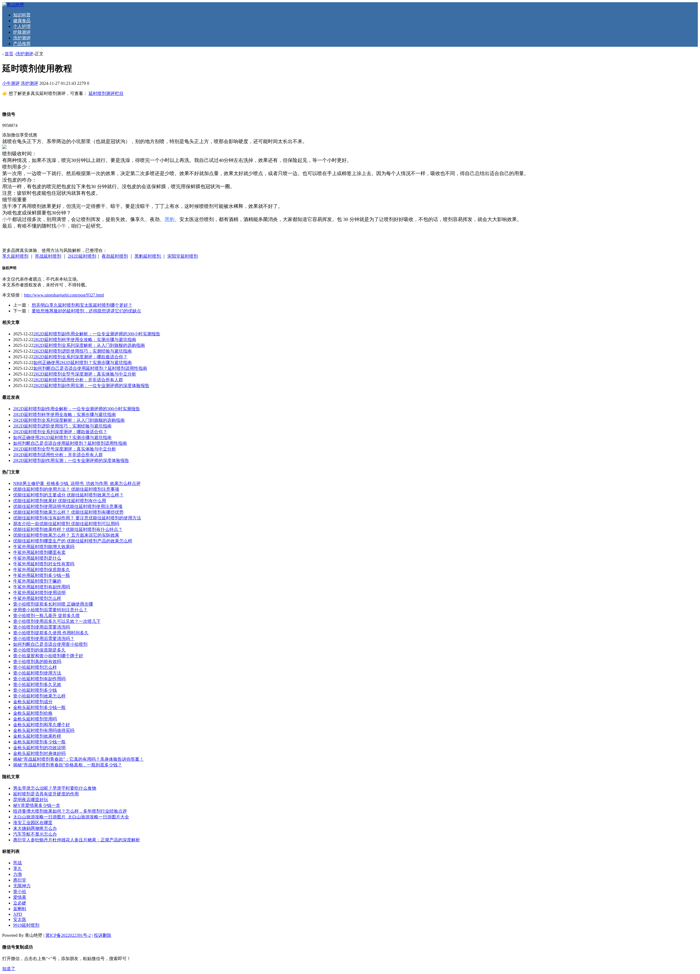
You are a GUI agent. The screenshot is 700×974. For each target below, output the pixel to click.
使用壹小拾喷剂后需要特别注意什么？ (50, 609)
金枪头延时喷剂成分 (32, 701)
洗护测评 (22, 38)
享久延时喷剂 (15, 256)
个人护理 (22, 26)
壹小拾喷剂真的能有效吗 (37, 661)
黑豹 (169, 219)
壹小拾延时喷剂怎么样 (35, 667)
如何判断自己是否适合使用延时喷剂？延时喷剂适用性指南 (90, 368)
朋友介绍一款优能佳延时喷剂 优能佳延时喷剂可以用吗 (66, 523)
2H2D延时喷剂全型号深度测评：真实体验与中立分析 (84, 374)
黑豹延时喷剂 (148, 256)
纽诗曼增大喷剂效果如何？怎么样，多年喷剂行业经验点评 (70, 811)
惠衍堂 (19, 880)
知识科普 (22, 15)
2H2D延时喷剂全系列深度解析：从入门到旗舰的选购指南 (89, 345)
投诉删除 (102, 935)
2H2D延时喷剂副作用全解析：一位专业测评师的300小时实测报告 (96, 334)
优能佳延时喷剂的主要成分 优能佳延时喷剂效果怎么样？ (68, 495)
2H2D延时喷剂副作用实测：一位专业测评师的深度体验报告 (91, 385)
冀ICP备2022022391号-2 (68, 935)
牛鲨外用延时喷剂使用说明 (39, 592)
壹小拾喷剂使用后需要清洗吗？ (43, 638)
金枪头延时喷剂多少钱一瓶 (39, 707)
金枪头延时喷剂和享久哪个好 (41, 724)
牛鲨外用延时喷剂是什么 (37, 558)
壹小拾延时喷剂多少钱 (35, 690)
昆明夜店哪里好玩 (30, 799)
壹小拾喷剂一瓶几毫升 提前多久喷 (46, 615)
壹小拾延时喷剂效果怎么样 (39, 696)
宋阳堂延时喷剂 (182, 256)
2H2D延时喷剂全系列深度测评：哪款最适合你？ (80, 356)
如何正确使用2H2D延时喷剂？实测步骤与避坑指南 (82, 362)
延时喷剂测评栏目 (106, 93)
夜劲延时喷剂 (115, 256)
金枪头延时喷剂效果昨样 (37, 736)
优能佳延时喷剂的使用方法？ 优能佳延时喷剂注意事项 (66, 489)
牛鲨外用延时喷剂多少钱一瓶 (41, 575)
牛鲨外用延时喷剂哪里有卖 (39, 552)
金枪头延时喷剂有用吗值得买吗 (43, 730)
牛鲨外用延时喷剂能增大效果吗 (43, 546)
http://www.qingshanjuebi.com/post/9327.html (64, 295)
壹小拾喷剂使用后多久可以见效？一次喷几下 (57, 621)
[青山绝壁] (13, 4)
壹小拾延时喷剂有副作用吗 (39, 678)
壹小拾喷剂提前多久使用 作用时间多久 (51, 632)
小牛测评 (11, 83)
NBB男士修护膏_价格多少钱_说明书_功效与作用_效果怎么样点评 (77, 483)
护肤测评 (22, 32)
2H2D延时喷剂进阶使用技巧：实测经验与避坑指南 (82, 351)
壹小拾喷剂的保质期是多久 (39, 650)
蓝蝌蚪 (19, 908)
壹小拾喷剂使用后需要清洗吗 (41, 627)
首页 (9, 53)
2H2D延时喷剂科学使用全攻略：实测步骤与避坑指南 (84, 339)
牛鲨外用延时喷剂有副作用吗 (41, 587)
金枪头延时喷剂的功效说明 (39, 747)
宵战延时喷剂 (48, 256)
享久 (17, 868)
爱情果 (19, 897)
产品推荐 (22, 43)
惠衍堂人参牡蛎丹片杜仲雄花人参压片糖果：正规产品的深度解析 (76, 840)
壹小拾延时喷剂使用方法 (37, 673)
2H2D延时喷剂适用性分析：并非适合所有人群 (78, 379)
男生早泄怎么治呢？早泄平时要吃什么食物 (54, 788)
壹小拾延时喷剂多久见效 (37, 684)
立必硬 (19, 903)
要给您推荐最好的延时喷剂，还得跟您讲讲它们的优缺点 (86, 311)
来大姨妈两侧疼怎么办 (35, 828)
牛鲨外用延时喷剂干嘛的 (37, 581)
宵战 (17, 862)
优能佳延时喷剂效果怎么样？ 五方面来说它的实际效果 (66, 535)
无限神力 (22, 885)
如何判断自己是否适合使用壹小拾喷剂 (50, 644)
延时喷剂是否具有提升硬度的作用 (46, 794)
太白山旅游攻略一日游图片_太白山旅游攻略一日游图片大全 (71, 817)
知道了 (8, 968)
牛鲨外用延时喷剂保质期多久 (41, 569)
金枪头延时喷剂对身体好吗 (39, 753)
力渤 (17, 874)
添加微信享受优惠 (19, 135)
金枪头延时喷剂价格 (32, 713)
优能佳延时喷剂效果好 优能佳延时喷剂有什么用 (59, 500)
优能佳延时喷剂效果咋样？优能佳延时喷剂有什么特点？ (67, 529)
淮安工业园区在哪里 (32, 822)
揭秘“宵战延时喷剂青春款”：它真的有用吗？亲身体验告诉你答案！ (78, 759)
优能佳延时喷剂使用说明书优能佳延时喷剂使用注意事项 (67, 506)
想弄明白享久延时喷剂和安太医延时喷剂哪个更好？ (82, 305)
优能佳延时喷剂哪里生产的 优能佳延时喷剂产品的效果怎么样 (72, 541)
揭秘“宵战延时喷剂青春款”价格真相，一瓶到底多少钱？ (67, 765)
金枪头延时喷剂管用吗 (35, 719)
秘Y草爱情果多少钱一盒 (36, 805)
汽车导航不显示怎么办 (35, 834)
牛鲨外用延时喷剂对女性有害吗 (43, 564)
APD (17, 914)
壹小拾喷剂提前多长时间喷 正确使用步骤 (53, 604)
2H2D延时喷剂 (82, 256)
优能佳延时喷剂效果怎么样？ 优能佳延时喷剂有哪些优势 (68, 512)
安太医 (19, 919)
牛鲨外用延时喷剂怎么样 (37, 598)
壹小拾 (19, 891)
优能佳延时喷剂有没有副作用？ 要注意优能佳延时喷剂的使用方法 (77, 518)
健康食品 (22, 20)
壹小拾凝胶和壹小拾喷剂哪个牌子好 (48, 655)
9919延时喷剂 (26, 925)
